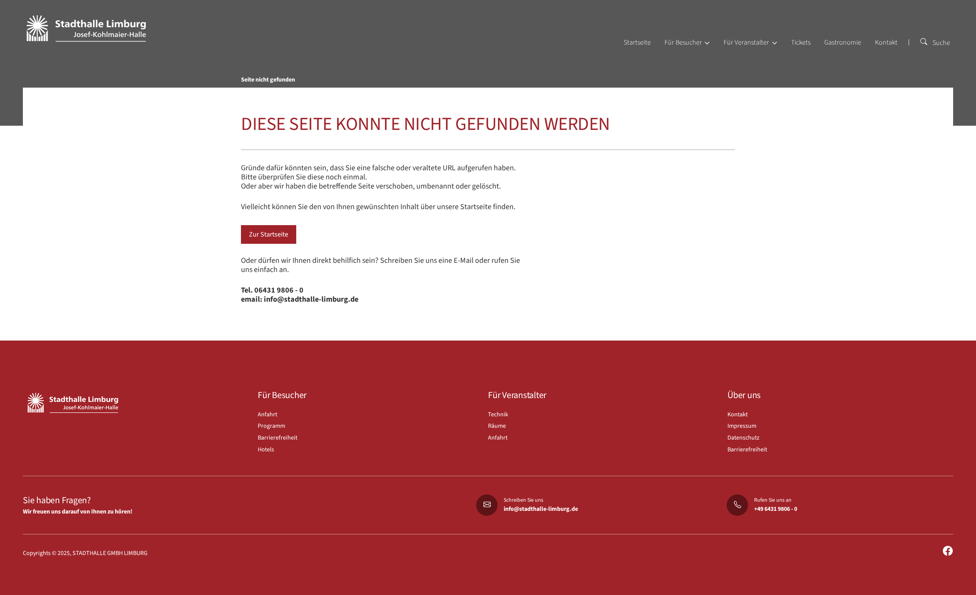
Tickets (801, 42)
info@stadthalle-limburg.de (541, 509)
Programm (271, 426)
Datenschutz (743, 437)
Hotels (266, 449)
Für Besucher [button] (684, 42)
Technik (498, 414)
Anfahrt (267, 414)
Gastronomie (842, 42)
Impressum (741, 426)
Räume (497, 426)
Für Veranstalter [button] (747, 42)
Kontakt (886, 42)
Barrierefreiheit (277, 437)
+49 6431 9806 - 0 (775, 509)
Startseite (637, 42)
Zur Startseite (268, 234)
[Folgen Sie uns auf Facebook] (947, 551)
